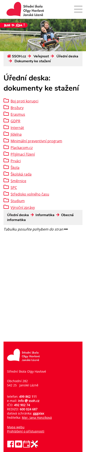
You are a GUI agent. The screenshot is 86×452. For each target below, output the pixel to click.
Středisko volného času (30, 194)
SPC (14, 187)
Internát (17, 127)
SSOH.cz (19, 56)
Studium (18, 200)
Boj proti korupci (24, 101)
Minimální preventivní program (36, 141)
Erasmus (18, 114)
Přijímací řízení (23, 154)
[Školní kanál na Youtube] (18, 446)
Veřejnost (41, 56)
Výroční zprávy (23, 207)
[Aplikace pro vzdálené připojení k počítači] (34, 446)
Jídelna (16, 134)
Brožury (17, 107)
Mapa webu (15, 427)
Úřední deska (67, 56)
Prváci (16, 160)
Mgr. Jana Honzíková (37, 417)
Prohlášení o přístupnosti (25, 431)
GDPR (15, 121)
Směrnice (18, 180)
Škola (15, 167)
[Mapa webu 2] (78, 9)
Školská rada (21, 174)
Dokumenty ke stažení (33, 61)
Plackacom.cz (22, 147)
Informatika (45, 215)
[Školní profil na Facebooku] (10, 446)
